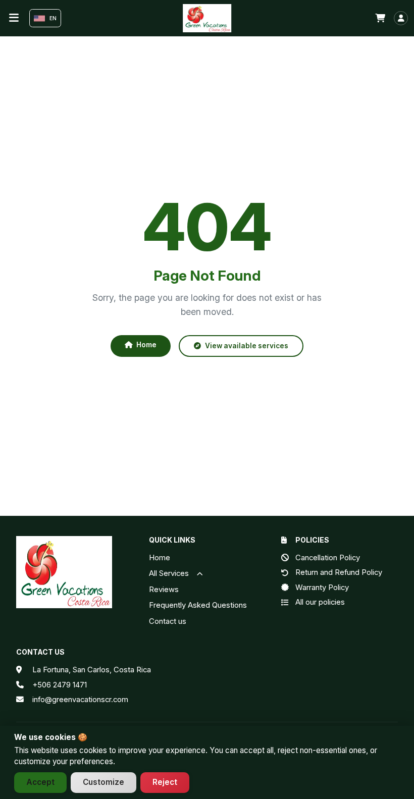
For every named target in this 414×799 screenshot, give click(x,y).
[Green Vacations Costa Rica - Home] (207, 18)
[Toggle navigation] (14, 18)
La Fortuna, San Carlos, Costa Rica (91, 669)
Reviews (164, 589)
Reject (164, 782)
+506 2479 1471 (59, 684)
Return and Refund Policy (338, 572)
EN (53, 18)
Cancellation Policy (327, 557)
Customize (103, 782)
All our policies (320, 602)
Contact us (167, 621)
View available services (246, 346)
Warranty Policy (322, 587)
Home (146, 345)
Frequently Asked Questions (198, 605)
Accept (40, 782)
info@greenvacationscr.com (80, 699)
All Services (170, 573)
